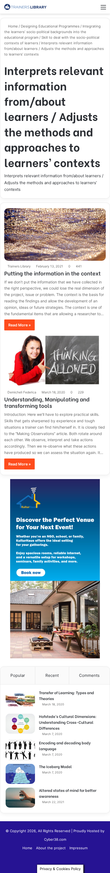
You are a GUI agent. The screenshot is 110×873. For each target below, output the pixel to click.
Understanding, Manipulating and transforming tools (46, 402)
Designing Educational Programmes (50, 26)
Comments (89, 675)
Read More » (19, 325)
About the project (51, 848)
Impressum (78, 848)
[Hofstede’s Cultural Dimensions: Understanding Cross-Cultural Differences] (20, 724)
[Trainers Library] (25, 7)
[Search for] (94, 9)
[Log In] (84, 9)
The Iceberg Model (55, 766)
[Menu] (103, 9)
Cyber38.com (55, 839)
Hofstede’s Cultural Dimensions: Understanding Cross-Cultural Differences (67, 722)
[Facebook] (55, 861)
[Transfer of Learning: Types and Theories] (20, 700)
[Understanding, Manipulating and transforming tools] (54, 360)
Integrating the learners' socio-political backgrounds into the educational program (52, 31)
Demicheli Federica (21, 392)
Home (12, 26)
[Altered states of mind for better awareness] (20, 798)
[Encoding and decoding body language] (20, 750)
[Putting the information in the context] (54, 234)
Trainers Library (19, 266)
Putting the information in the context (52, 273)
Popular (17, 675)
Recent (52, 675)
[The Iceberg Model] (20, 774)
